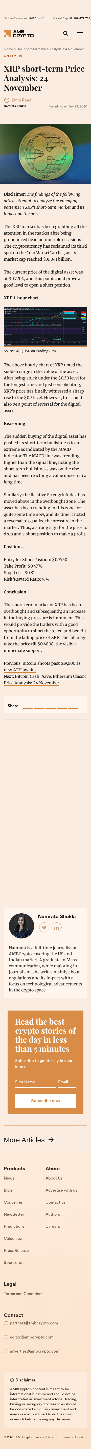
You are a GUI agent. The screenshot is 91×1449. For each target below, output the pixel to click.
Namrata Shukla (15, 106)
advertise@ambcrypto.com (34, 1352)
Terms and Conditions (23, 1294)
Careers (53, 1227)
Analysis (13, 56)
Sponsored (14, 1263)
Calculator (13, 1239)
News (9, 1179)
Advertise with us (61, 1191)
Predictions (14, 1227)
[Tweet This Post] (39, 704)
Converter (13, 1203)
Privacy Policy (43, 1437)
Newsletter (14, 1215)
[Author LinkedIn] (57, 928)
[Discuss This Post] (73, 704)
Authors (53, 1215)
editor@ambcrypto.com (32, 1337)
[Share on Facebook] (28, 704)
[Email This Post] (62, 704)
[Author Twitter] (44, 928)
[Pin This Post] (51, 704)
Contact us (55, 1203)
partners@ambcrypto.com (34, 1323)
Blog (8, 1191)
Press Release (16, 1251)
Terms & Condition (74, 1437)
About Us (54, 1179)
